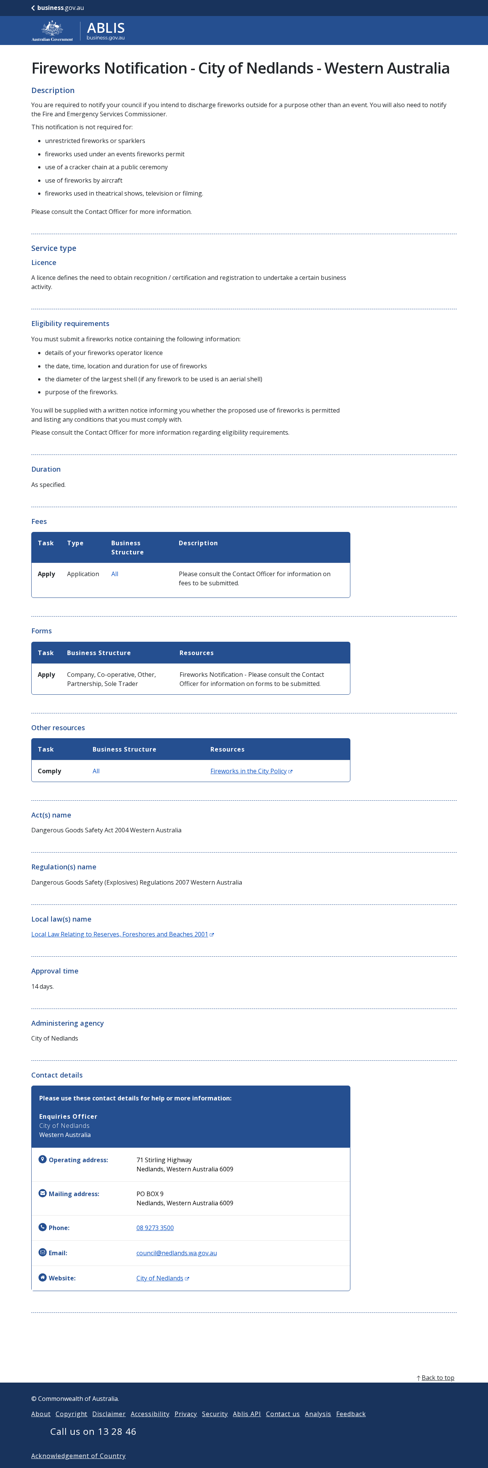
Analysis (318, 1414)
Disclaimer (109, 1414)
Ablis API (247, 1414)
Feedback (351, 1414)
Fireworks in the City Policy (251, 771)
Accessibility (150, 1414)
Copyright (72, 1414)
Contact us (283, 1414)
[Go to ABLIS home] (78, 30)
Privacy (186, 1414)
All (114, 574)
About (41, 1414)
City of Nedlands (162, 1278)
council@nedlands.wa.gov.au (176, 1253)
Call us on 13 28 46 (93, 1431)
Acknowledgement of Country (78, 1456)
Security (215, 1414)
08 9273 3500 (155, 1228)
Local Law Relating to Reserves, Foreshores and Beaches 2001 (122, 934)
